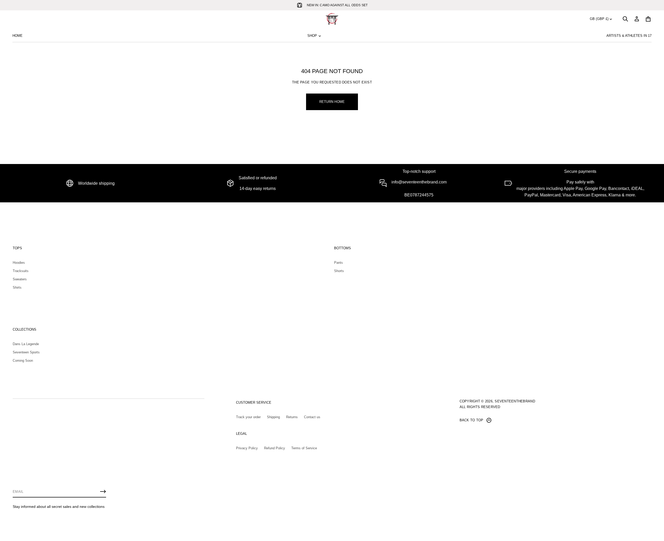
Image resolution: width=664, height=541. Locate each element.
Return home (332, 102)
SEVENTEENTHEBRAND (515, 401)
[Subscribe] (103, 491)
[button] (625, 19)
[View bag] (648, 19)
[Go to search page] (625, 19)
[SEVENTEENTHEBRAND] (332, 19)
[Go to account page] (636, 19)
